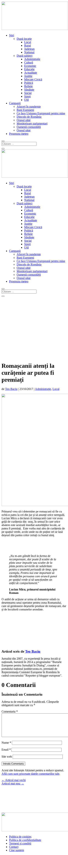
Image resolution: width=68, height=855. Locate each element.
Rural (27, 45)
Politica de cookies (20, 836)
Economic (30, 65)
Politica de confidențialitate (25, 840)
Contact (13, 846)
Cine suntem (16, 850)
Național (29, 52)
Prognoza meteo (18, 133)
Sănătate (29, 89)
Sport (27, 96)
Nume (6, 742)
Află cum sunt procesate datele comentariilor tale (30, 773)
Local (27, 42)
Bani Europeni (25, 110)
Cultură (28, 62)
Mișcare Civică (33, 79)
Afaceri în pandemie (29, 106)
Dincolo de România (29, 116)
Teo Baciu (11, 389)
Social (28, 93)
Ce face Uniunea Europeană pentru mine (41, 113)
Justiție (28, 76)
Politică (28, 82)
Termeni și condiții (20, 843)
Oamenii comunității (29, 126)
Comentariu (10, 711)
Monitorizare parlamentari (32, 123)
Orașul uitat (23, 120)
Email (6, 749)
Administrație (32, 59)
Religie (28, 86)
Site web (7, 756)
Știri (11, 35)
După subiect (24, 55)
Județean (29, 48)
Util (26, 99)
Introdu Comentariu (13, 763)
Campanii (15, 103)
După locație (24, 38)
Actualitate (30, 72)
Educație (29, 69)
